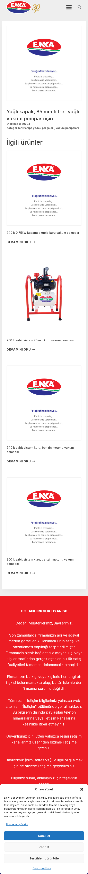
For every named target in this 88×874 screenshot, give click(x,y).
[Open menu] (69, 7)
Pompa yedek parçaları (38, 127)
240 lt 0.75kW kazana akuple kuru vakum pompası (43, 232)
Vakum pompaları (67, 127)
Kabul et (44, 836)
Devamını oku (19, 242)
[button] (82, 789)
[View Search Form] (79, 7)
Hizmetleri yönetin (17, 824)
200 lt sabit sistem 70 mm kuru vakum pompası (40, 340)
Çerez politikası (42, 868)
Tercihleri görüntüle (44, 858)
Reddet (44, 847)
